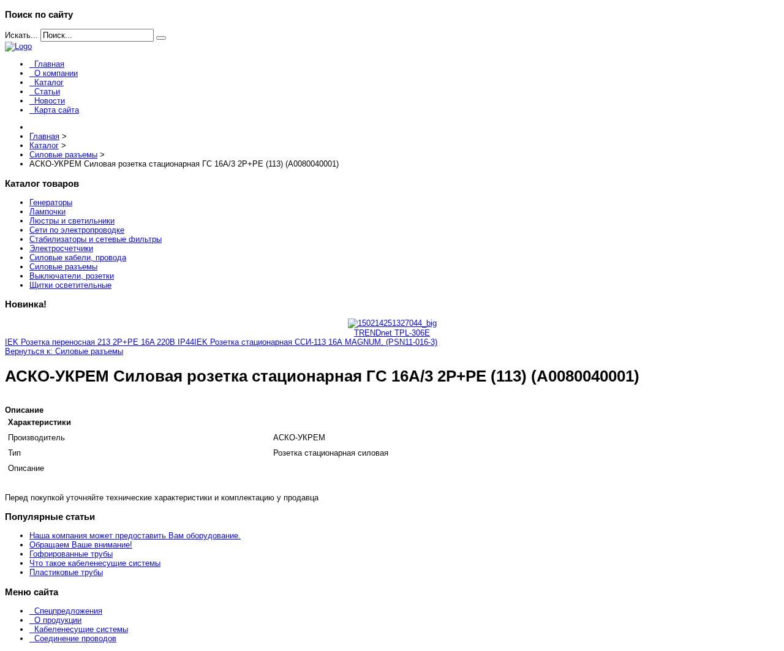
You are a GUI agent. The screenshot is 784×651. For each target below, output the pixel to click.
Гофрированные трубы (71, 554)
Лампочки (47, 211)
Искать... (21, 35)
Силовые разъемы (63, 266)
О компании (56, 73)
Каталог (49, 82)
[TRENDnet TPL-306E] (392, 323)
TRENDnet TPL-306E (392, 332)
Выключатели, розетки (71, 275)
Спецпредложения (68, 610)
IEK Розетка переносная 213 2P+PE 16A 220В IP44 (99, 342)
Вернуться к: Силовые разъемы (64, 351)
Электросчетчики (61, 248)
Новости (49, 100)
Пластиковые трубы (66, 572)
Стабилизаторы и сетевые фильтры (95, 239)
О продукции (57, 620)
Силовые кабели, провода (77, 257)
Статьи (47, 91)
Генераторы (50, 202)
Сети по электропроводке (76, 230)
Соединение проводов (75, 638)
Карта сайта (56, 110)
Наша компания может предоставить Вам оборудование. (135, 535)
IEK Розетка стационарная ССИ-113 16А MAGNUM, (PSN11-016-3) (315, 342)
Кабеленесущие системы (81, 629)
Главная (49, 64)
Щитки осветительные (70, 285)
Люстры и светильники (72, 220)
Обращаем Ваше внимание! (80, 544)
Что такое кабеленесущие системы (94, 563)
